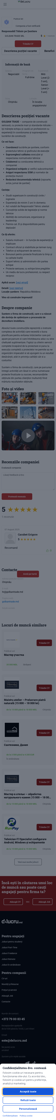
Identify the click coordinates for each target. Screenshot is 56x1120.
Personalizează (28, 1108)
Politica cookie (26, 1115)
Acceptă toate (28, 1091)
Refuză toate (28, 1100)
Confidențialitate (10, 1115)
